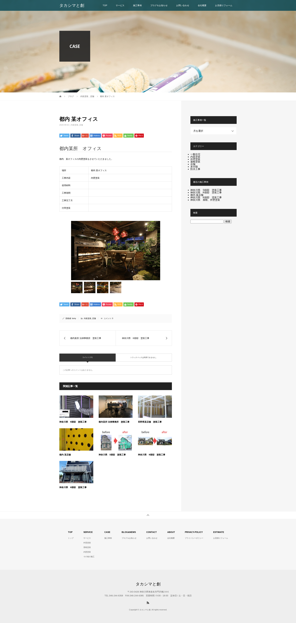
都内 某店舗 (65, 454)
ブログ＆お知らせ (159, 5)
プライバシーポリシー (194, 538)
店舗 (81, 125)
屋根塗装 (195, 161)
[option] (115, 250)
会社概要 (202, 5)
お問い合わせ (182, 5)
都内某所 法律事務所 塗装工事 (114, 421)
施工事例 (137, 5)
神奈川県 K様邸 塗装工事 (73, 421)
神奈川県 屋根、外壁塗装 (205, 200)
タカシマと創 (71, 5)
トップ (71, 538)
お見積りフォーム (223, 5)
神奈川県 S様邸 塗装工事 (112, 454)
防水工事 (195, 169)
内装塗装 (74, 125)
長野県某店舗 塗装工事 (150, 421)
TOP (105, 5)
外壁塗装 (195, 159)
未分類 (194, 166)
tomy (74, 318)
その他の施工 (89, 557)
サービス (120, 5)
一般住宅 (195, 154)
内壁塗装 (87, 552)
